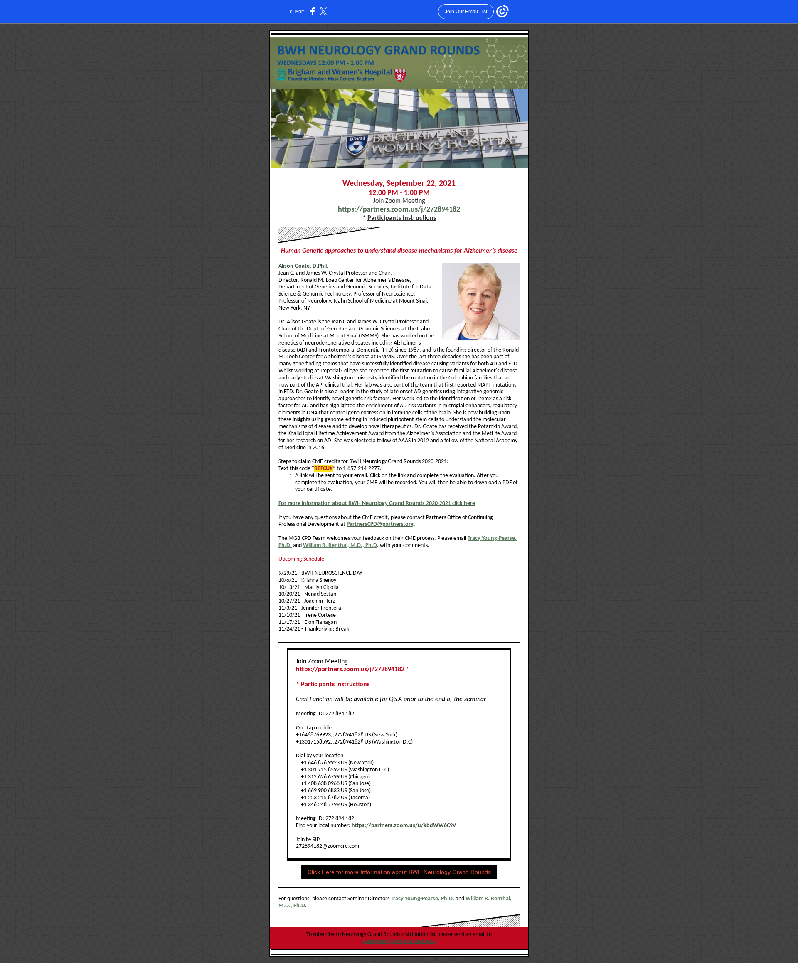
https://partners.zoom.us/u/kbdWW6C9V (404, 826)
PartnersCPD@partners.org (380, 524)
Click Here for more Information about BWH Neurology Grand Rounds (399, 872)
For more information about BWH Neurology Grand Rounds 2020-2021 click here (376, 503)
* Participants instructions (332, 684)
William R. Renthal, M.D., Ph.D (340, 545)
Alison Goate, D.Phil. (304, 266)
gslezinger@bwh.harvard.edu (399, 941)
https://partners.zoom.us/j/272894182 (399, 210)
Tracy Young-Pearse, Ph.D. (422, 899)
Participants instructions (401, 218)
